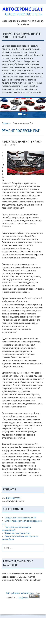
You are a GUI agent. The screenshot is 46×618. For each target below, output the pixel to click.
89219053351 (14, 498)
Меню (25, 114)
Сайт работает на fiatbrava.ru (20, 593)
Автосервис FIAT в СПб (23, 14)
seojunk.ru (23, 597)
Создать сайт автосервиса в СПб (20, 517)
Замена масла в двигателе (17, 533)
